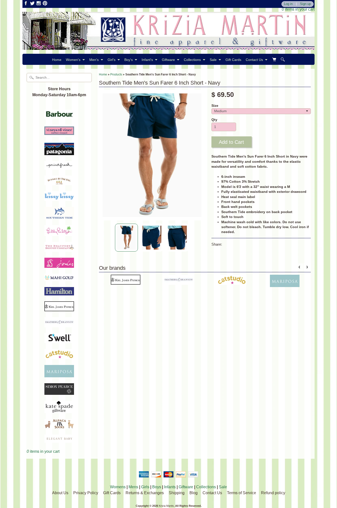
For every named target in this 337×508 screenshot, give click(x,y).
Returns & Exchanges (145, 493)
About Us (60, 493)
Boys (156, 487)
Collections (192, 60)
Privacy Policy (85, 493)
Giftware (168, 60)
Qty (214, 120)
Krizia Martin (166, 505)
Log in (288, 4)
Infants (170, 487)
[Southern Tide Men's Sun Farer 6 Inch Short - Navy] (126, 237)
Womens (118, 487)
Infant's (147, 60)
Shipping (177, 493)
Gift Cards (233, 60)
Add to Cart (231, 142)
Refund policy (273, 493)
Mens (133, 487)
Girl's (111, 60)
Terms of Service (241, 493)
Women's (73, 60)
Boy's (128, 60)
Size (214, 106)
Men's (94, 60)
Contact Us (254, 60)
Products (116, 74)
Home (56, 60)
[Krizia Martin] (168, 47)
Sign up (305, 4)
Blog (193, 493)
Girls (145, 487)
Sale (213, 60)
